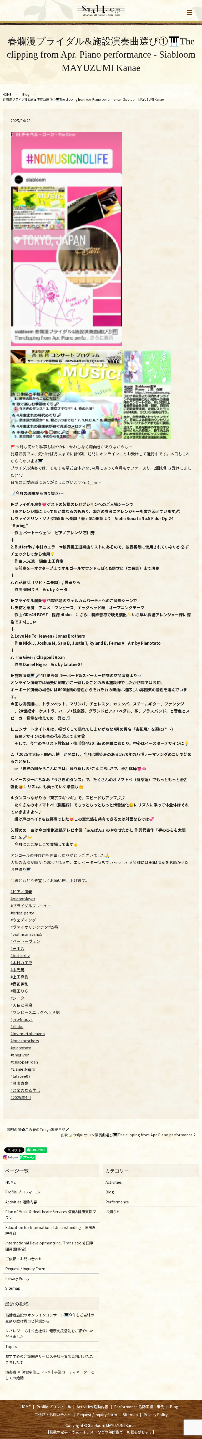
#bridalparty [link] (22, 913)
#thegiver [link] (20, 1054)
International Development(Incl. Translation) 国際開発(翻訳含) (49, 1245)
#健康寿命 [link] (19, 1083)
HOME (7, 94)
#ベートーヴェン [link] (25, 941)
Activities (113, 1182)
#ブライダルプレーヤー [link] (31, 905)
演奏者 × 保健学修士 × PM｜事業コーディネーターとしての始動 (49, 1374)
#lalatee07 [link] (20, 1076)
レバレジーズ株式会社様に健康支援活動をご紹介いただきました (49, 1333)
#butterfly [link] (20, 955)
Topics (11, 1346)
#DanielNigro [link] (23, 1069)
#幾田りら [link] (19, 991)
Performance (117, 1201)
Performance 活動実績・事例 (139, 1406)
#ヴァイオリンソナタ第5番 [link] (34, 927)
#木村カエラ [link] (21, 962)
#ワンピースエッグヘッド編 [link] (35, 1012)
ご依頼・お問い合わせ (23, 1258)
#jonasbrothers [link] (25, 1040)
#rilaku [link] (17, 1026)
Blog (25, 94)
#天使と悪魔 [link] (21, 1005)
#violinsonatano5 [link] (26, 934)
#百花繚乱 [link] (19, 984)
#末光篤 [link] (17, 969)
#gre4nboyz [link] (22, 1019)
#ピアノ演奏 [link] (21, 891)
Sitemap (12, 1288)
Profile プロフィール (22, 1191)
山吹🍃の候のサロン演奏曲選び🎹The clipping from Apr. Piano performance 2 (128, 1134)
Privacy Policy (17, 1278)
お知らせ (112, 1211)
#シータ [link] (17, 998)
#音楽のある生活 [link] (25, 1090)
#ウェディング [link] (23, 920)
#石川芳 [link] (17, 948)
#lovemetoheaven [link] (28, 1033)
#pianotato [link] (21, 1047)
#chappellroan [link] (24, 1062)
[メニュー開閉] (189, 12)
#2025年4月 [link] (21, 1097)
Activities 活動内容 (21, 1201)
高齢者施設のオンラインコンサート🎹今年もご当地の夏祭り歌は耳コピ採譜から (49, 1317)
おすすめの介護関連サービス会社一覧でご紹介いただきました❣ (49, 1359)
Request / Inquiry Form (25, 1268)
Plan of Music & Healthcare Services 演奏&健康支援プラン (50, 1214)
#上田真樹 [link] (19, 976)
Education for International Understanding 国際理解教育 (50, 1230)
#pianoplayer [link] (23, 898)
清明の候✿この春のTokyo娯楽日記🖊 (38, 1129)
